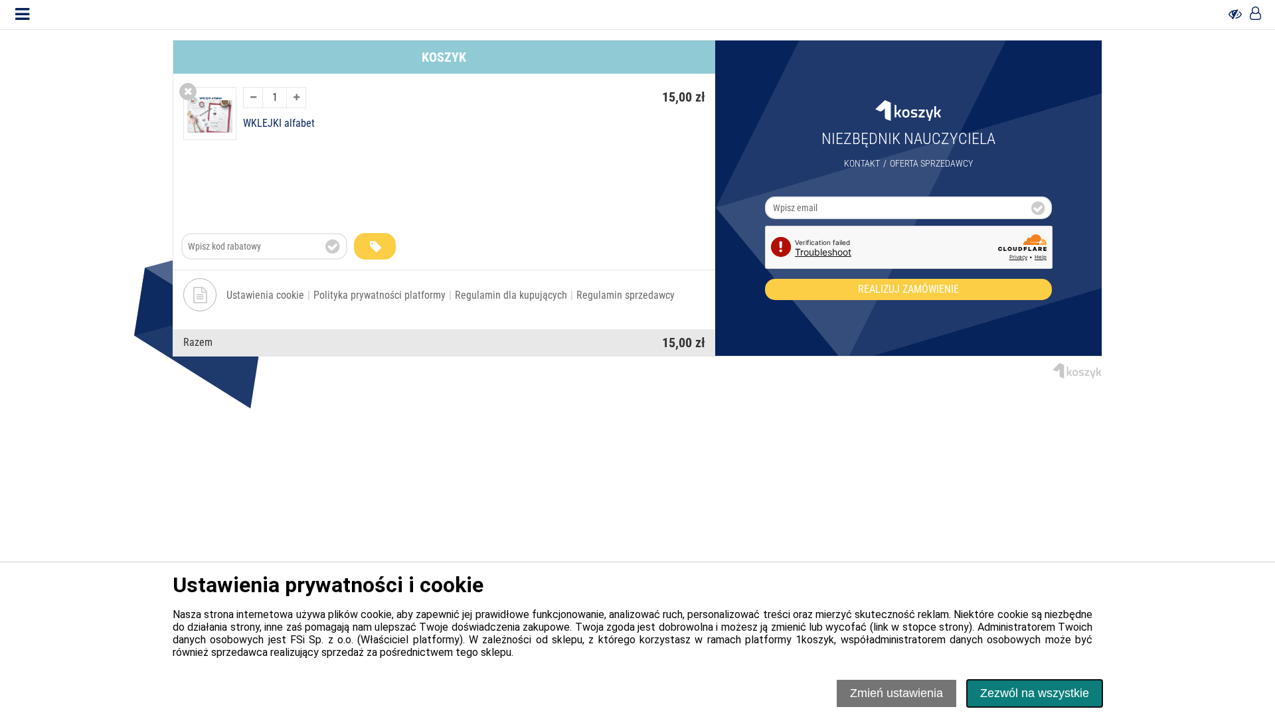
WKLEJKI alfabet (279, 123)
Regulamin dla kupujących (511, 295)
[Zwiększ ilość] (296, 97)
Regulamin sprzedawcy (625, 295)
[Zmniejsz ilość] (253, 97)
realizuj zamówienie (908, 289)
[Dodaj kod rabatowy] (375, 246)
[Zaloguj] (1255, 14)
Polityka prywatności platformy (379, 295)
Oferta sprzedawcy (931, 163)
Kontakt (862, 163)
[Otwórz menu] (22, 14)
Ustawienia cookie (265, 295)
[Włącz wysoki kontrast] (1235, 14)
